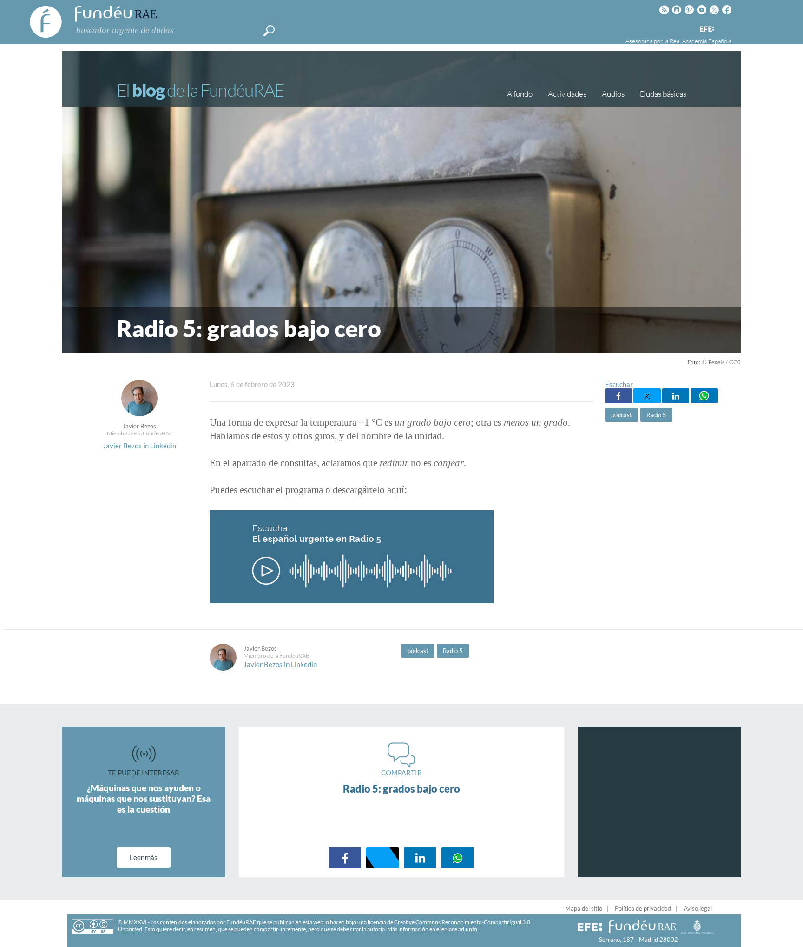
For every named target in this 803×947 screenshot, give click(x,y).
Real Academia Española (700, 41)
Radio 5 (656, 415)
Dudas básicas (663, 94)
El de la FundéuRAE (200, 90)
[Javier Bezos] (139, 413)
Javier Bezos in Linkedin (139, 445)
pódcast (621, 415)
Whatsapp (704, 395)
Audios (613, 94)
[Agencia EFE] (706, 29)
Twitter (646, 395)
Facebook (618, 395)
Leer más (144, 857)
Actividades (567, 94)
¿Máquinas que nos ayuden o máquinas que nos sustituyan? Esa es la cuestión (144, 798)
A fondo (520, 94)
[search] (269, 31)
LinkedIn (675, 395)
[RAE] (725, 27)
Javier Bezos (139, 426)
